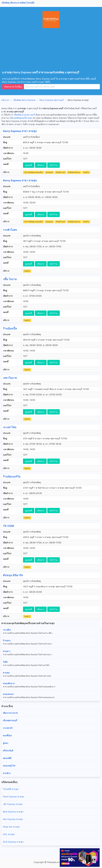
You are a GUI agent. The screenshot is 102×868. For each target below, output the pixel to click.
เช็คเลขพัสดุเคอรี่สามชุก (21, 118)
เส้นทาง (40, 165)
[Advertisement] (52, 51)
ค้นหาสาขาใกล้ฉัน (13, 86)
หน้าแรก (5, 100)
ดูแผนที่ (28, 165)
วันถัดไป (86, 172)
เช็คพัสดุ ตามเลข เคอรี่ (24, 114)
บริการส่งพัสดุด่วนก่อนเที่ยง (33, 172)
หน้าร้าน (54, 165)
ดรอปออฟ (49, 172)
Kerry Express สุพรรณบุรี (51, 100)
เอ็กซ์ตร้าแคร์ (60, 172)
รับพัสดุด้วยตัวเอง (74, 172)
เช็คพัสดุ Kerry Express (24, 100)
